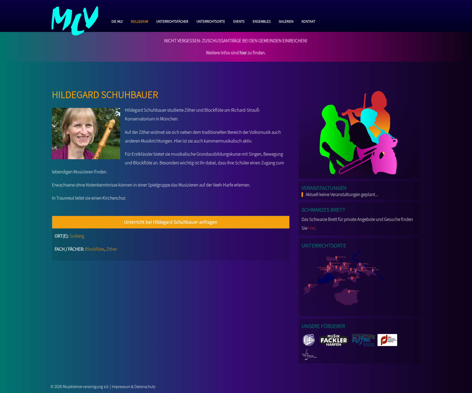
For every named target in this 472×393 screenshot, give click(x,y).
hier (243, 53)
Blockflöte (94, 249)
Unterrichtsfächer (172, 20)
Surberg (77, 236)
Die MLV (117, 20)
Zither (111, 249)
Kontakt (308, 20)
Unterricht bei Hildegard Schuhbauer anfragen (170, 222)
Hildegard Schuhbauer (105, 93)
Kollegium (139, 20)
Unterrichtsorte (210, 20)
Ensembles (262, 20)
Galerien (286, 20)
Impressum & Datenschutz (133, 386)
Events (238, 20)
